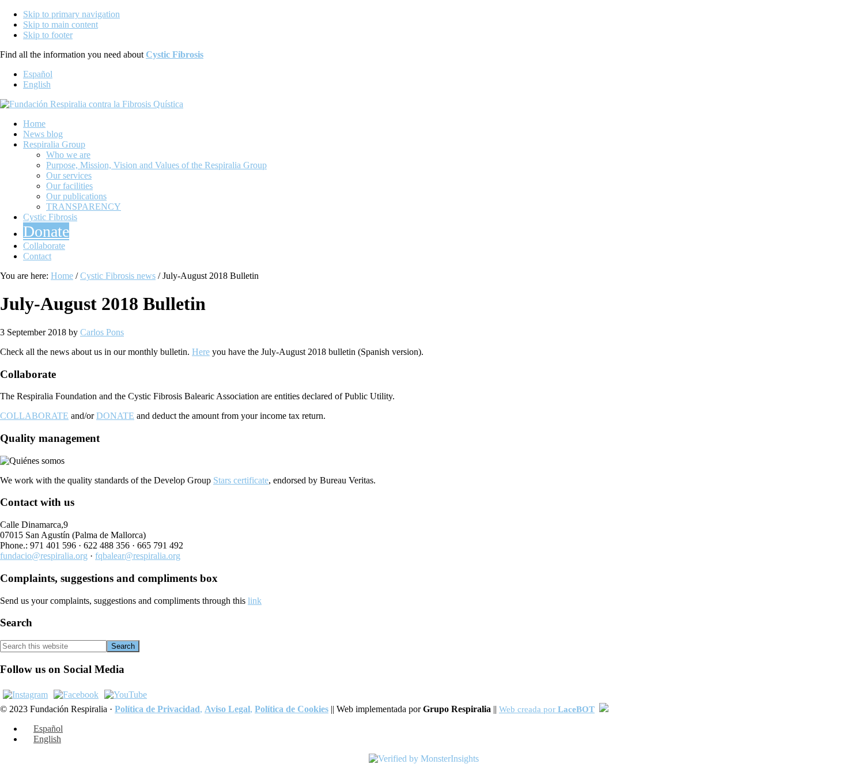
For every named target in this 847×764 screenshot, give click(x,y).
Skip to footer (48, 35)
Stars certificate (241, 480)
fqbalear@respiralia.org (137, 556)
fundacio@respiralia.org (44, 556)
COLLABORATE (34, 416)
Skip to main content (60, 24)
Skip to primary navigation (71, 14)
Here (201, 352)
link (255, 601)
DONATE (115, 416)
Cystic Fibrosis (174, 54)
